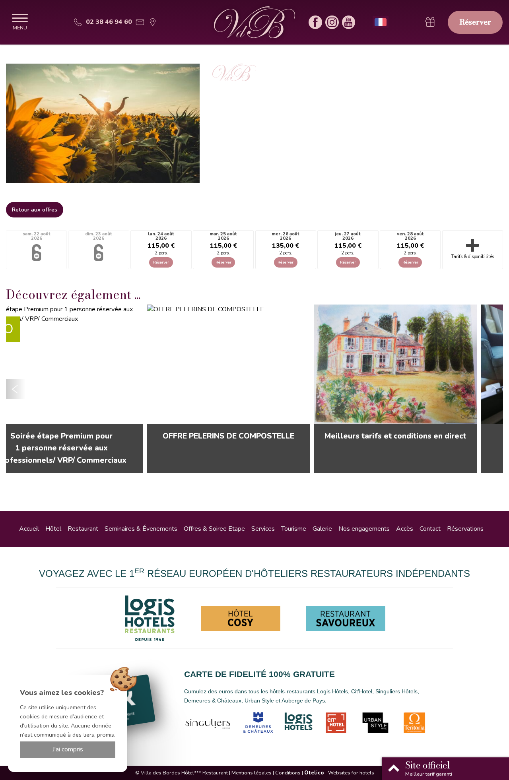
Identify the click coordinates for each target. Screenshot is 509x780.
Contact (430, 528)
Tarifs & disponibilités (472, 257)
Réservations (465, 528)
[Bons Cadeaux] (430, 22)
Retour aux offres (34, 209)
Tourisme (293, 528)
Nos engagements (364, 528)
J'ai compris (67, 749)
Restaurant (83, 528)
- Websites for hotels (339, 772)
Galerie (322, 528)
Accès (404, 528)
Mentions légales (251, 772)
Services (263, 528)
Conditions (288, 772)
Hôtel (53, 528)
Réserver (475, 22)
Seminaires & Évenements (141, 528)
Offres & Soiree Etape (214, 528)
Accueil (29, 528)
